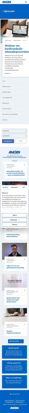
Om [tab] (24, 187)
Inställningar (13, 220)
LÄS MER (7, 73)
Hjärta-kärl (8, 40)
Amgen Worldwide (15, 394)
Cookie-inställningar (9, 400)
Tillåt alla (14, 224)
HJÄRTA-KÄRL (10, 164)
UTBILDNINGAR (17, 40)
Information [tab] (14, 187)
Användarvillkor (9, 402)
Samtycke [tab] (5, 187)
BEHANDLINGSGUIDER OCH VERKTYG (13, 292)
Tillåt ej (14, 215)
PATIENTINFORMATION (12, 229)
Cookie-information (20, 400)
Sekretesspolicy (19, 402)
